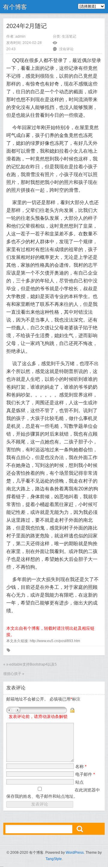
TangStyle (54, 859)
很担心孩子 (12, 674)
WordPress (75, 852)
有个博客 (15, 7)
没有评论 (66, 49)
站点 (79, 782)
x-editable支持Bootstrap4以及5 (31, 664)
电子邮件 (85, 774)
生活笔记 (69, 36)
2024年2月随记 (26, 26)
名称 (80, 766)
